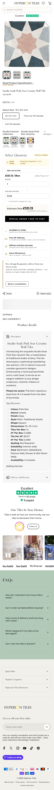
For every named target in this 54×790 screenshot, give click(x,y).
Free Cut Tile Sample (34, 116)
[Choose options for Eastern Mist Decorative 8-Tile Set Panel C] (8, 555)
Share (9, 293)
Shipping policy (44, 782)
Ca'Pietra (7, 314)
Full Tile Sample (12, 124)
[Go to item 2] (17, 75)
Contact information (27, 785)
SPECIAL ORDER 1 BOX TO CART (27, 219)
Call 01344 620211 (15, 278)
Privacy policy (20, 782)
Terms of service (31, 782)
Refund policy (9, 782)
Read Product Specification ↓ (18, 83)
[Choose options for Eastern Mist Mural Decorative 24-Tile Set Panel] (13, 555)
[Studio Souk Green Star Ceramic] (22, 140)
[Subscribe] (46, 727)
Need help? (45, 293)
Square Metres (12, 191)
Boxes (8, 179)
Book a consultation (17, 284)
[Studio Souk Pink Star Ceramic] (14, 140)
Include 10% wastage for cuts (20, 201)
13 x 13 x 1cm (11, 116)
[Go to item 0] (7, 75)
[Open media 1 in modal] (46, 24)
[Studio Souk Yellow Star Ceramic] (30, 140)
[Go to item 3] (27, 75)
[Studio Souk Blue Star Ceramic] (6, 140)
